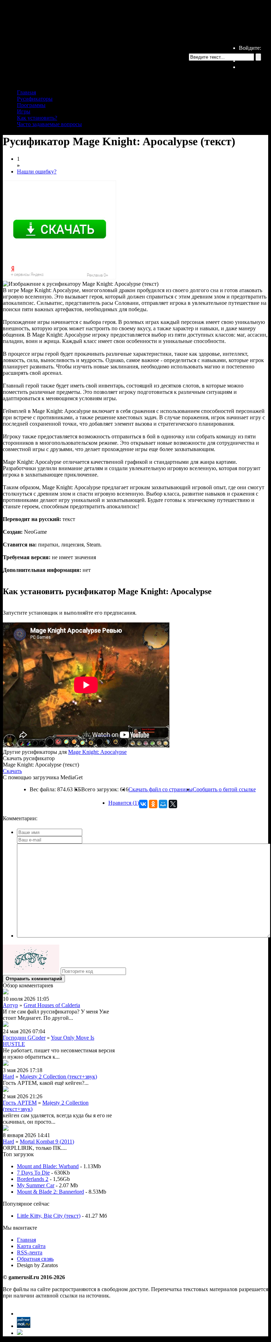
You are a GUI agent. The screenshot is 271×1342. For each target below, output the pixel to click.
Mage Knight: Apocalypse (97, 752)
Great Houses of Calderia (52, 1005)
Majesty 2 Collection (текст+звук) (58, 1077)
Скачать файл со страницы (160, 789)
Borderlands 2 (32, 1179)
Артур (10, 1005)
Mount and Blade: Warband (48, 1166)
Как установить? (37, 118)
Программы (31, 105)
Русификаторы (35, 99)
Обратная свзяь (35, 1259)
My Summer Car (35, 1185)
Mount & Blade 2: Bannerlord (50, 1192)
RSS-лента (29, 1252)
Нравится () (123, 803)
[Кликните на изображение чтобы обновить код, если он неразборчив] (31, 971)
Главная (26, 92)
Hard (8, 1077)
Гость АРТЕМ (20, 1103)
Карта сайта (31, 1246)
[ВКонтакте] (143, 804)
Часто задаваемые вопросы (49, 124)
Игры (23, 111)
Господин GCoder (24, 1038)
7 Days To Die (33, 1173)
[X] (173, 804)
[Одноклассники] (153, 804)
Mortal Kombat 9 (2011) (47, 1142)
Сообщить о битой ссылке (224, 789)
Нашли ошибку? (36, 172)
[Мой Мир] (163, 804)
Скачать (12, 771)
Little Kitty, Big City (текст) (48, 1216)
